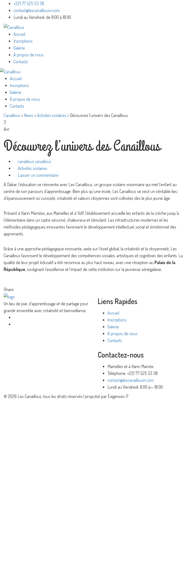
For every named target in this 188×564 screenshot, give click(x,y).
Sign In (43, 553)
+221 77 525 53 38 (28, 3)
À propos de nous (28, 54)
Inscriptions (23, 41)
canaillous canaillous (34, 161)
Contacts (20, 61)
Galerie (19, 48)
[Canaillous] (14, 26)
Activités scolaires (32, 168)
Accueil (19, 34)
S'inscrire (30, 553)
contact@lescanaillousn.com (36, 10)
